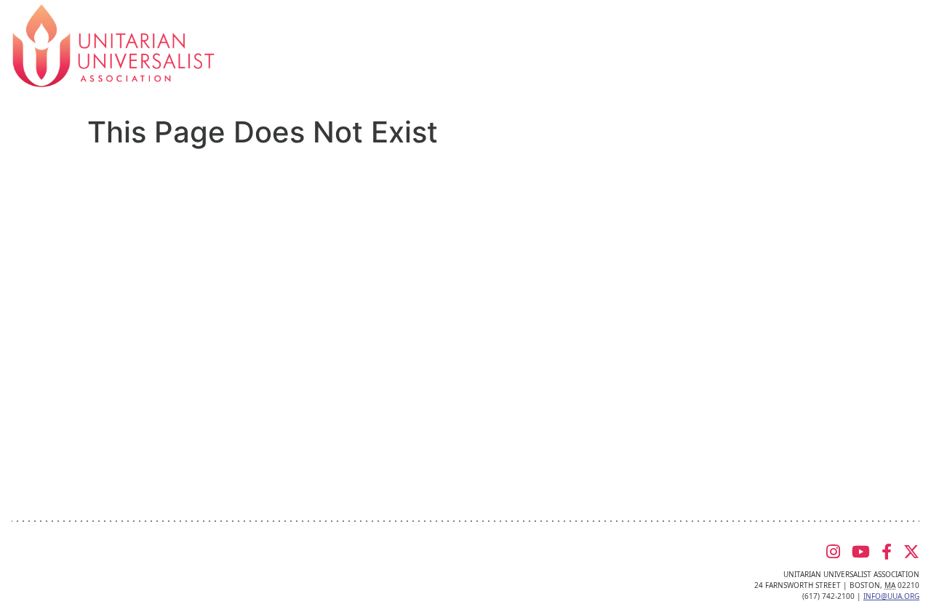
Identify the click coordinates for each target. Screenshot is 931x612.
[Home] (113, 44)
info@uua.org (891, 596)
